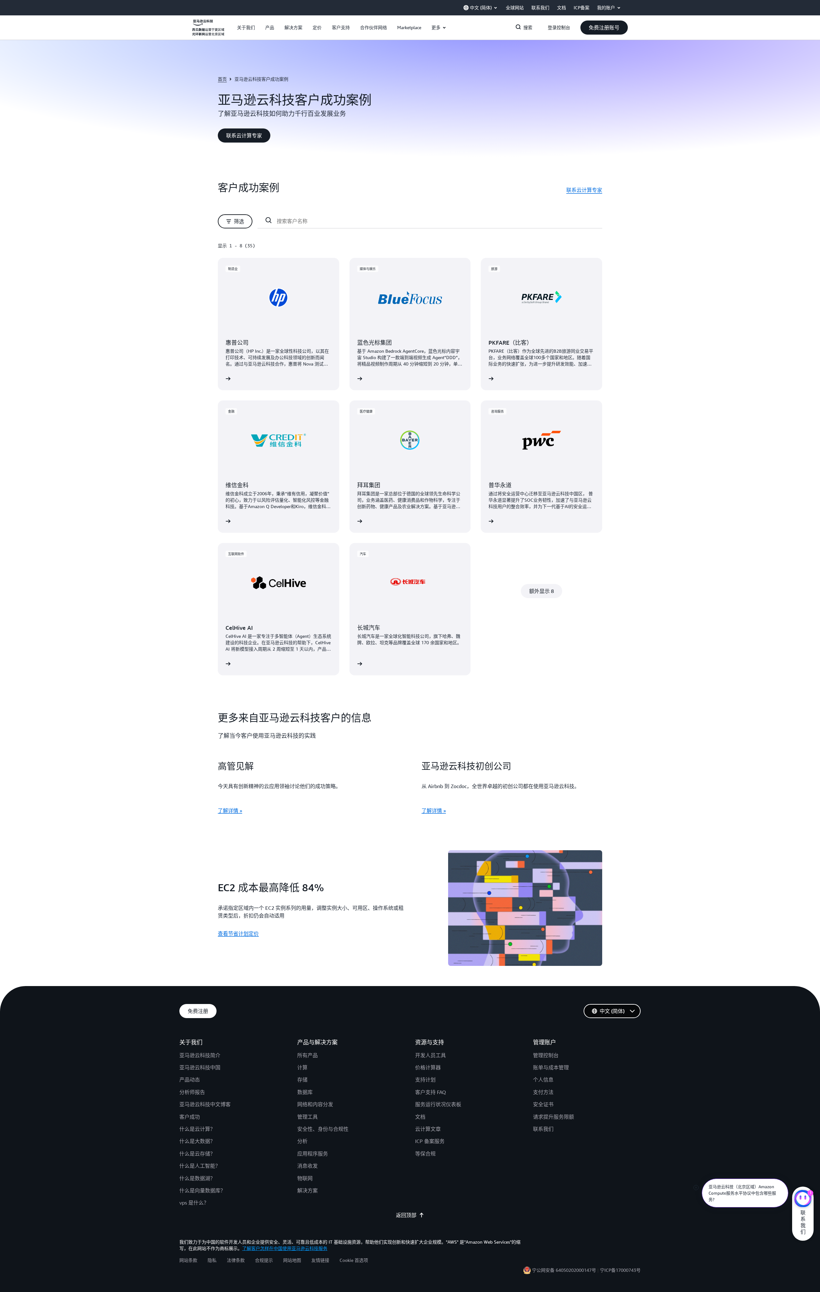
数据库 (305, 1092)
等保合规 (425, 1153)
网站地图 (292, 1260)
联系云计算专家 (584, 190)
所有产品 (307, 1055)
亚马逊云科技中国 (199, 1067)
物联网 (305, 1178)
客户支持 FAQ (430, 1092)
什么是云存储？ (197, 1153)
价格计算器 (428, 1067)
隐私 (212, 1260)
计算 (302, 1067)
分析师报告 (192, 1092)
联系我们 (543, 1129)
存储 (302, 1079)
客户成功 (189, 1117)
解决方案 (307, 1190)
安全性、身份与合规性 (322, 1129)
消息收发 (307, 1166)
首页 (222, 79)
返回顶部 (406, 1215)
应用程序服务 (312, 1153)
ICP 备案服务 (430, 1141)
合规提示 (264, 1260)
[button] (246, 27)
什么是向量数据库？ (202, 1190)
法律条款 (236, 1260)
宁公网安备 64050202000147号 (564, 1270)
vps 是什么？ (194, 1202)
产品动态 (189, 1079)
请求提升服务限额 (553, 1117)
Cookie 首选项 (354, 1260)
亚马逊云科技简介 (199, 1055)
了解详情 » (230, 810)
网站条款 (188, 1260)
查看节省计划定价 (238, 933)
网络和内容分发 (315, 1104)
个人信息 (543, 1079)
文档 (420, 1117)
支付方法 (543, 1092)
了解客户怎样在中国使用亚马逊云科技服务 (284, 1248)
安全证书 (543, 1104)
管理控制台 (546, 1055)
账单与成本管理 (551, 1067)
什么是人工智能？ (199, 1166)
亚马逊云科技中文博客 (205, 1104)
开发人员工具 (430, 1055)
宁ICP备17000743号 (620, 1270)
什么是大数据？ (197, 1141)
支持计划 (425, 1079)
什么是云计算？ (197, 1129)
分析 (302, 1141)
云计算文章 (428, 1129)
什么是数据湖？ (197, 1178)
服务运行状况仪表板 (438, 1104)
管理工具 (307, 1117)
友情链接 (320, 1260)
